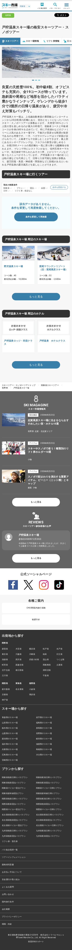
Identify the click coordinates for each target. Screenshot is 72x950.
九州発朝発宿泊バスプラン (14, 836)
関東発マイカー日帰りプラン (49, 788)
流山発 (46, 659)
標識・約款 (7, 924)
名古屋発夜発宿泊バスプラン (49, 820)
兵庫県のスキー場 (10, 749)
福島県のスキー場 (44, 723)
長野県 (5, 388)
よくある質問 (8, 887)
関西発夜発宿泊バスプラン (14, 804)
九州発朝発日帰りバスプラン (15, 831)
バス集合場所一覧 (10, 850)
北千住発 (6, 670)
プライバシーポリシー (12, 917)
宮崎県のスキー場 (10, 760)
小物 (30, 459)
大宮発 (19, 649)
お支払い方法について (12, 872)
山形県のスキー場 (10, 723)
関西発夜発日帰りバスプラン (49, 799)
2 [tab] (36, 80)
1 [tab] (33, 80)
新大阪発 (6, 689)
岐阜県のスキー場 (44, 739)
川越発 (19, 654)
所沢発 (19, 659)
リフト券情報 (53, 41)
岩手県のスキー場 (44, 717)
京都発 (5, 694)
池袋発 (5, 659)
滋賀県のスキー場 (44, 744)
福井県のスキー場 (10, 744)
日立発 (59, 654)
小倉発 (32, 689)
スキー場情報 (32, 41)
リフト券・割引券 (10, 841)
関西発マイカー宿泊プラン (14, 809)
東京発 (5, 654)
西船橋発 (47, 665)
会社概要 (6, 909)
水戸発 (59, 649)
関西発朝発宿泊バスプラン (48, 804)
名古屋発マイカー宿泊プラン (15, 825)
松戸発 (46, 649)
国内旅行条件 (8, 902)
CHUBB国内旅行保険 (36, 608)
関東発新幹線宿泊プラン (13, 793)
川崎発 (32, 654)
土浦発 (59, 665)
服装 (30, 488)
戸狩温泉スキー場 (21, 388)
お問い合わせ (8, 894)
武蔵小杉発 (34, 659)
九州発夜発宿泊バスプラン (48, 836)
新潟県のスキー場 (10, 739)
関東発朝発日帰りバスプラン (15, 777)
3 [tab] (39, 80)
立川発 (5, 675)
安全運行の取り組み (11, 879)
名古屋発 (19, 689)
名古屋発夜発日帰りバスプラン (50, 815)
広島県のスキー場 (10, 755)
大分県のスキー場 (44, 755)
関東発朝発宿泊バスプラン (14, 783)
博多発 (32, 694)
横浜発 (32, 649)
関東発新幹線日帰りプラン (48, 793)
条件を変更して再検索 (36, 217)
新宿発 (5, 649)
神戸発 (5, 700)
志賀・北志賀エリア (44, 431)
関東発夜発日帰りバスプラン (49, 777)
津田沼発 (47, 670)
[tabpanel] (36, 62)
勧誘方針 (36, 619)
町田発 (5, 665)
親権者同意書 (8, 865)
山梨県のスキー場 (10, 733)
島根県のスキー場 (44, 749)
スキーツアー (11, 41)
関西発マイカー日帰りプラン (49, 809)
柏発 (45, 654)
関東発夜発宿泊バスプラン (48, 783)
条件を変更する (59, 187)
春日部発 (19, 670)
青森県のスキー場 (10, 717)
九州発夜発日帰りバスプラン (49, 831)
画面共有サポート (36, 941)
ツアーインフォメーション (14, 857)
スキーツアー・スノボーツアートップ (19, 385)
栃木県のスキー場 (10, 728)
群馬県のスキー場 (44, 728)
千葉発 (46, 675)
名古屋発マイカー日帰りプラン (50, 825)
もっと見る (36, 502)
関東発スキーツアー (50, 385)
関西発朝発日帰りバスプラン (15, 799)
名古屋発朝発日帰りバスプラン (16, 815)
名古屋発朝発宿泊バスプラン (15, 820)
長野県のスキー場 (44, 733)
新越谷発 (19, 665)
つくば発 (60, 659)
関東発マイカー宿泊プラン (14, 788)
